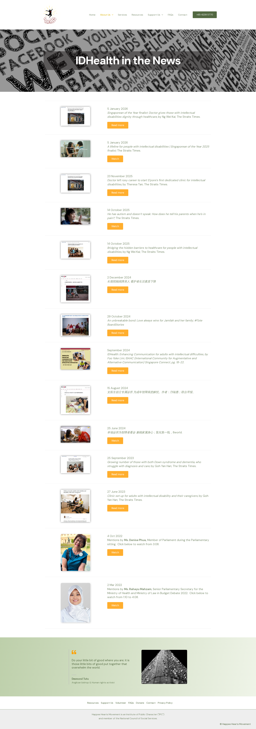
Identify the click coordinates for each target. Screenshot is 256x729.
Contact (182, 14)
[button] (111, 15)
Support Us (107, 702)
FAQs (170, 14)
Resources (137, 14)
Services (122, 14)
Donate (140, 702)
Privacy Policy (165, 702)
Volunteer (120, 702)
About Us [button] (105, 14)
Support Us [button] (154, 14)
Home (92, 14)
